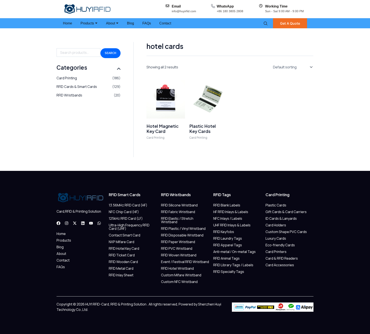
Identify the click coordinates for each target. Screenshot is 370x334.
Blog (130, 23)
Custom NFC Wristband (179, 281)
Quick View (165, 114)
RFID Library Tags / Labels (233, 265)
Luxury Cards (276, 238)
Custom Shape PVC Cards (286, 231)
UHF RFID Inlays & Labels (232, 225)
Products (87, 23)
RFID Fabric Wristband (178, 212)
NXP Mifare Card (121, 242)
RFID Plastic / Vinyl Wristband (183, 228)
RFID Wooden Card (123, 261)
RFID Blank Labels (226, 205)
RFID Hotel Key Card (124, 248)
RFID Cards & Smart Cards (77, 86)
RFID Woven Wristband (178, 255)
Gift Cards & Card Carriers (286, 212)
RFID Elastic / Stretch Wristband (177, 220)
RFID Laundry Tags (227, 238)
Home (67, 23)
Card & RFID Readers (282, 258)
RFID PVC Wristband (176, 248)
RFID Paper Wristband (178, 242)
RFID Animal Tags (226, 258)
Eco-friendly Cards (280, 245)
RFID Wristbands (69, 95)
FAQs (146, 23)
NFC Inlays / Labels (227, 218)
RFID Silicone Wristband (179, 205)
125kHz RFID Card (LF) (126, 218)
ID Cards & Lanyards (281, 218)
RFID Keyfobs (223, 231)
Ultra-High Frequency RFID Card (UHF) (129, 226)
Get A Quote (290, 23)
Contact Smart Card (124, 235)
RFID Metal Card (121, 268)
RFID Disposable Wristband (182, 235)
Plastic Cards (276, 205)
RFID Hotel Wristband (177, 268)
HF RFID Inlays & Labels (230, 212)
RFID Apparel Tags (227, 245)
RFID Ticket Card (122, 255)
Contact (165, 23)
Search (110, 53)
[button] (265, 23)
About (110, 23)
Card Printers (276, 251)
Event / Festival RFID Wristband (185, 261)
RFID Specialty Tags (228, 271)
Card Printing (67, 78)
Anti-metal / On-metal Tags (234, 251)
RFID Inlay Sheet (121, 275)
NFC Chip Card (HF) (124, 212)
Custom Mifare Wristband (181, 275)
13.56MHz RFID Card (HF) (128, 205)
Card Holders (276, 225)
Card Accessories (280, 265)
